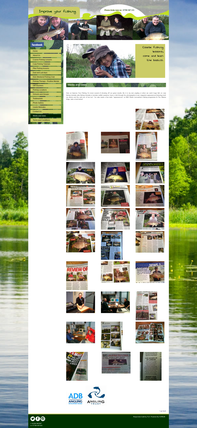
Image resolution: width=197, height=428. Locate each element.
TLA (148, 416)
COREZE (162, 416)
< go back (162, 411)
